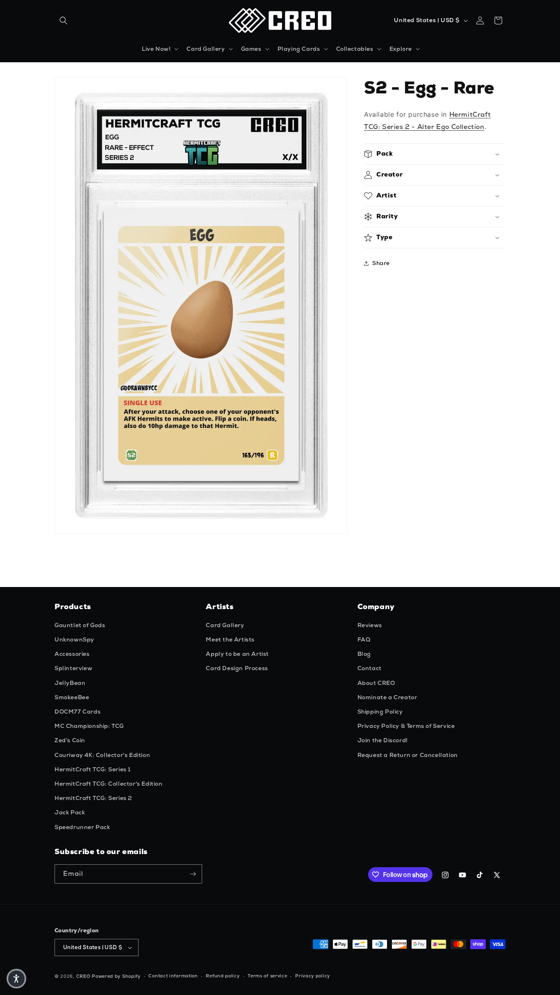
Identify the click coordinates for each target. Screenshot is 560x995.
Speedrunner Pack (82, 827)
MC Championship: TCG (89, 726)
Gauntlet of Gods (80, 625)
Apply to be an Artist (237, 653)
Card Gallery (225, 625)
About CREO (376, 683)
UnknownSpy (74, 639)
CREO (83, 976)
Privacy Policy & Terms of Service (406, 726)
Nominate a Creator (387, 697)
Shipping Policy (380, 711)
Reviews (369, 625)
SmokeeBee (72, 697)
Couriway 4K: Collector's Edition (102, 755)
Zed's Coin (70, 740)
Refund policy (222, 976)
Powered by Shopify (116, 976)
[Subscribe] (193, 874)
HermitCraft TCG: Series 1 (93, 769)
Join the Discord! (382, 740)
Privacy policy (312, 976)
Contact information (173, 976)
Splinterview (73, 668)
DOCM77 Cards (77, 711)
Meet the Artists (230, 639)
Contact (369, 668)
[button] (64, 20)
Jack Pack (70, 812)
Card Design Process (237, 668)
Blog (364, 653)
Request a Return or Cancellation (407, 755)
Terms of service (267, 976)
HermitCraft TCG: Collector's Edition (109, 783)
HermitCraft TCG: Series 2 (93, 798)
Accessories (72, 653)
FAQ (364, 639)
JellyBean (70, 683)
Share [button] (381, 263)
